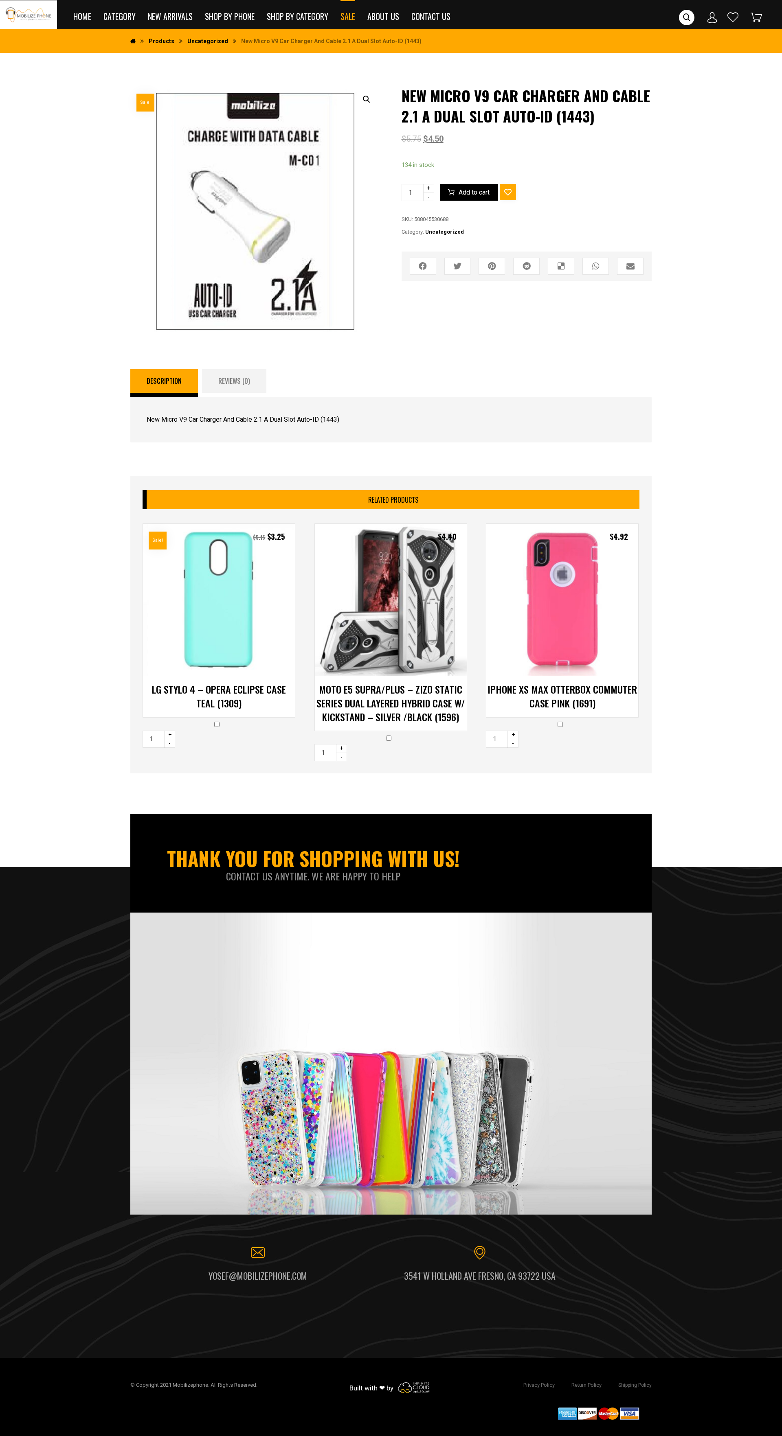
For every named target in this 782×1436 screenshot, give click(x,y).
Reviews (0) (234, 381)
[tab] (164, 383)
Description (164, 381)
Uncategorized (444, 232)
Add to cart (474, 192)
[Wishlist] (733, 17)
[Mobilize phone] (28, 14)
